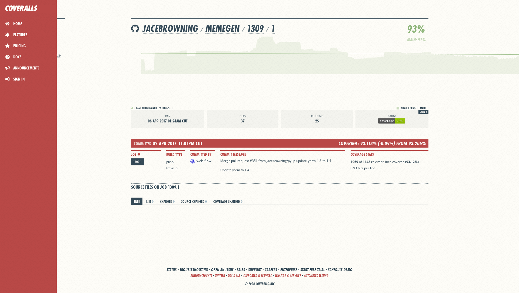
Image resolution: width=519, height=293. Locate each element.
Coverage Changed (227, 201)
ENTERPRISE (288, 269)
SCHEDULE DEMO (340, 269)
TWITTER (220, 275)
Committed (142, 143)
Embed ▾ (423, 112)
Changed (167, 201)
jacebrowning (170, 28)
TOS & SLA (234, 275)
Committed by (201, 154)
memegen (222, 28)
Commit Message (233, 154)
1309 (255, 28)
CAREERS (271, 269)
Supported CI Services (257, 275)
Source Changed (194, 201)
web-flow (204, 160)
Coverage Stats (362, 154)
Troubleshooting (194, 269)
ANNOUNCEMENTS (201, 275)
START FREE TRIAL (312, 269)
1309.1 (137, 161)
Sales (241, 269)
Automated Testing (316, 275)
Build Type (174, 154)
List (150, 201)
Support (254, 269)
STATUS (172, 269)
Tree (137, 201)
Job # (135, 154)
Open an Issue (222, 269)
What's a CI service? (288, 275)
